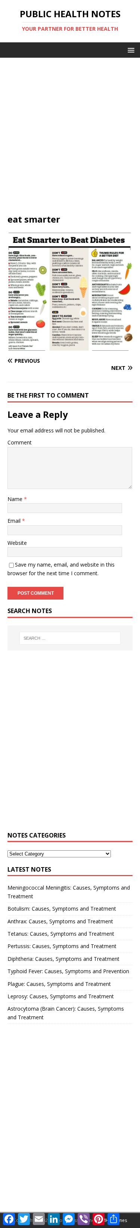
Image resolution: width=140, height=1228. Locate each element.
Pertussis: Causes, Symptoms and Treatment (61, 946)
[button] (129, 49)
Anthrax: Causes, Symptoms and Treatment (60, 921)
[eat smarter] (70, 346)
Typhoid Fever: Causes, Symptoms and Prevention (68, 971)
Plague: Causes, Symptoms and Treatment (59, 983)
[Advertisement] (70, 139)
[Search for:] (70, 638)
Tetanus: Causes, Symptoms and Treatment (60, 933)
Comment (19, 442)
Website (17, 542)
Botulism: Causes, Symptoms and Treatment (61, 908)
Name (15, 499)
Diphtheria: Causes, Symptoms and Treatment (63, 958)
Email (14, 520)
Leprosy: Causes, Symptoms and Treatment (60, 996)
